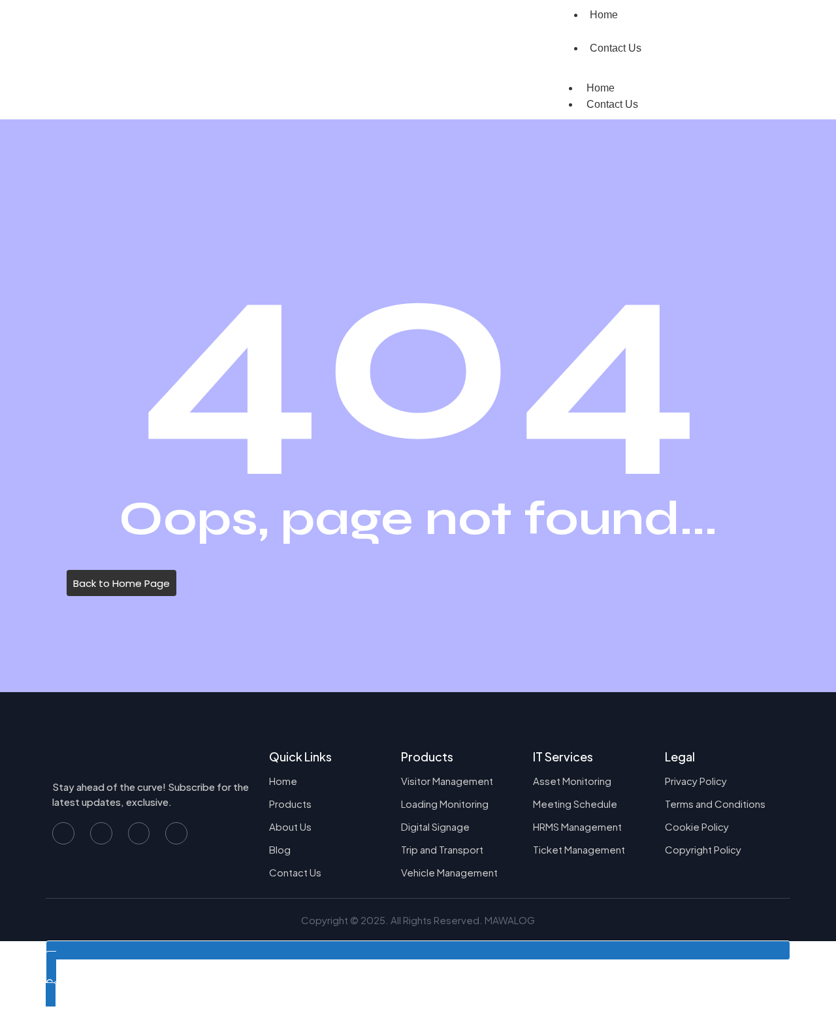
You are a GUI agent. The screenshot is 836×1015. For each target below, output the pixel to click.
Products (290, 803)
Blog (280, 849)
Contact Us (615, 48)
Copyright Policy (703, 849)
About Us (290, 826)
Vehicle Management (449, 872)
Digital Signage (435, 826)
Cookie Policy (697, 826)
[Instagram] (139, 833)
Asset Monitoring (572, 780)
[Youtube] (101, 833)
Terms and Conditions (715, 803)
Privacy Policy (696, 780)
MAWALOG (510, 920)
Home (601, 87)
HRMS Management (577, 826)
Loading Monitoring (445, 803)
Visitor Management (447, 780)
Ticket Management (579, 849)
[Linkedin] (176, 833)
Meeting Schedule (575, 803)
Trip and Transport (442, 849)
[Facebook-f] (63, 833)
